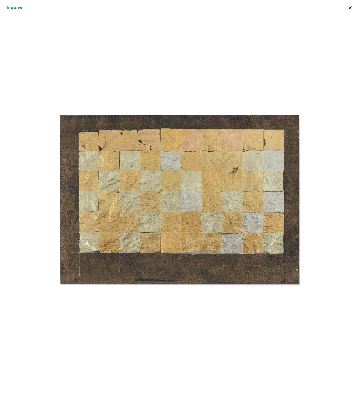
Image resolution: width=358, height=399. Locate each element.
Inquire (15, 7)
